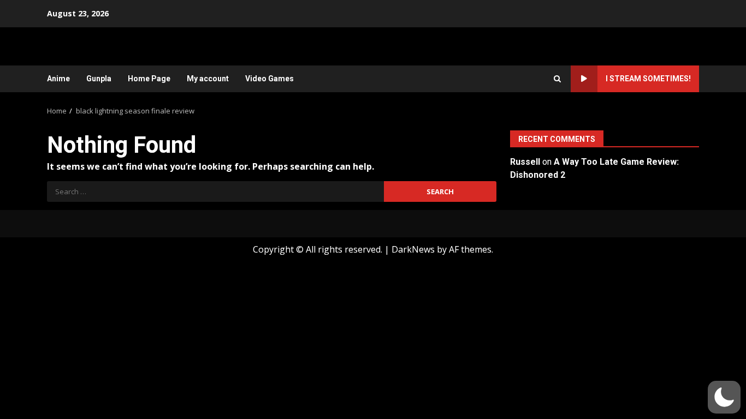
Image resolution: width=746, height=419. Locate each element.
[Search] (557, 78)
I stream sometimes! (648, 78)
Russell (525, 162)
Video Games (269, 78)
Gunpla (98, 78)
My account (208, 78)
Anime (58, 78)
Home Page (149, 78)
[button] (724, 397)
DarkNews (413, 249)
